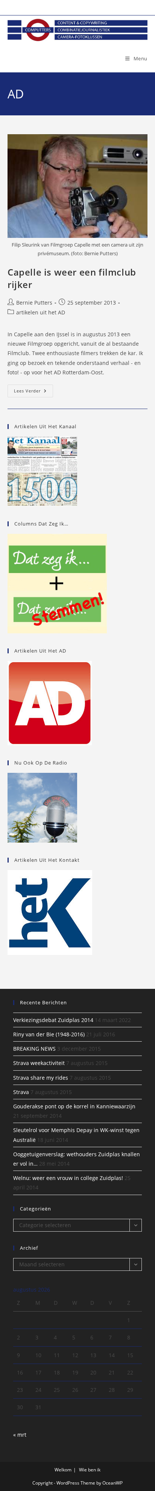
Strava (21, 1092)
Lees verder (33, 392)
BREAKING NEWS (34, 1048)
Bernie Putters (34, 302)
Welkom (63, 1469)
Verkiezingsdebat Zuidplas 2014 (53, 1020)
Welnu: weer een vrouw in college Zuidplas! (68, 1177)
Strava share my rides (40, 1077)
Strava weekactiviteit (39, 1063)
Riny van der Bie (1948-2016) (49, 1034)
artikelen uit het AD (40, 312)
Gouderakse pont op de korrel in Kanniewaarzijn (74, 1106)
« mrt (19, 1434)
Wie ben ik (89, 1469)
